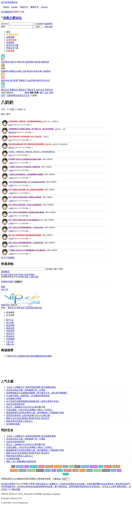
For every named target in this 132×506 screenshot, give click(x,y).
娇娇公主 (12, 147)
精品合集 (10, 328)
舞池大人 (107, 466)
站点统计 (5, 484)
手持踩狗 (31, 470)
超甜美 (77, 466)
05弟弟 (75, 470)
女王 (46, 92)
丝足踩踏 (10, 325)
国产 (42, 92)
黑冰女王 (12, 308)
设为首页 (5, 2)
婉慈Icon (14, 71)
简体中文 (24, 7)
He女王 (46, 80)
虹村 (71, 466)
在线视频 (10, 37)
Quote (20, 274)
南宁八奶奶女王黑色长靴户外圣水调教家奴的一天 (26, 220)
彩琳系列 (5, 71)
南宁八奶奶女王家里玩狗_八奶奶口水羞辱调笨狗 (25, 205)
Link (16, 274)
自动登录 (39, 24)
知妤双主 (39, 470)
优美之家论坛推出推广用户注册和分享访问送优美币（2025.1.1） (31, 144)
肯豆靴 (59, 470)
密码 (3, 27)
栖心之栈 (22, 71)
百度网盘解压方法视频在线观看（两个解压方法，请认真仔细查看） (32, 129)
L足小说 (10, 341)
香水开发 (22, 470)
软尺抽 (82, 470)
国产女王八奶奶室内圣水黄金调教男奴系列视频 (25, 235)
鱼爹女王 (14, 90)
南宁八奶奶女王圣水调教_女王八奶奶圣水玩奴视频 (26, 190)
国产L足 (10, 320)
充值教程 (10, 42)
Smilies (32, 274)
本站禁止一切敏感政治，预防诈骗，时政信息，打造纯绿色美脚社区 (32, 152)
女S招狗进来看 (13, 424)
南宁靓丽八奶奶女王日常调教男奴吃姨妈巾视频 (25, 159)
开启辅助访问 (7, 12)
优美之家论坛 (41, 484)
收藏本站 (13, 2)
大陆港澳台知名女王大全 (18, 95)
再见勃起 (58, 466)
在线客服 (10, 50)
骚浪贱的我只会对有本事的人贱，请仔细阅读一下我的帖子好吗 (35, 413)
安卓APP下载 (12, 45)
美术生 (89, 470)
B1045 (65, 474)
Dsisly (65, 466)
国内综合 (5, 80)
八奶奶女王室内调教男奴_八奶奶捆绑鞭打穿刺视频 (26, 174)
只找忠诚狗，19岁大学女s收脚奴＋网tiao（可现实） (29, 410)
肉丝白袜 (67, 470)
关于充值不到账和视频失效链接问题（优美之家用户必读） (33, 401)
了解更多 (57, 479)
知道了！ (65, 479)
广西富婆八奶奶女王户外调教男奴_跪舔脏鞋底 (24, 167)
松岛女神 (38, 71)
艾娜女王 (22, 80)
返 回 (3, 257)
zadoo (113, 470)
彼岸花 (40, 80)
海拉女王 (49, 90)
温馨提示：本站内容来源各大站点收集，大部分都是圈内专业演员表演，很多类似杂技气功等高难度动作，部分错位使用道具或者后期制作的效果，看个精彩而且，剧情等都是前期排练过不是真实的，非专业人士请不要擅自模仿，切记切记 (66, 486)
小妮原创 (46, 71)
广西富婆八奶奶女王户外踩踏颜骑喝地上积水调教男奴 (27, 250)
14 (57, 121)
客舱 (100, 466)
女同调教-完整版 (13, 398)
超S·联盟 (14, 80)
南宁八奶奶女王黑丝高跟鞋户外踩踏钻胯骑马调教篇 (26, 212)
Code (26, 274)
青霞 (119, 470)
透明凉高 (85, 466)
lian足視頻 (31, 80)
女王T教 (10, 323)
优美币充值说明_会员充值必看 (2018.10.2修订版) (25, 136)
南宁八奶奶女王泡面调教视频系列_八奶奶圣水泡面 (26, 227)
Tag (13, 466)
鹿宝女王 (5, 90)
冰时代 (13, 62)
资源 (51, 92)
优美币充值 (11, 40)
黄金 (8, 336)
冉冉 (26, 466)
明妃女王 (31, 90)
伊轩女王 (20, 308)
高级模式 (5, 272)
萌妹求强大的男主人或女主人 (19, 421)
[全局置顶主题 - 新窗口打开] (4, 125)
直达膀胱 (97, 470)
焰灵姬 (37, 62)
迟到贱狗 (93, 466)
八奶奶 (11, 163)
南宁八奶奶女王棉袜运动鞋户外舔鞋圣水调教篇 (25, 197)
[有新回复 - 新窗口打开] (4, 163)
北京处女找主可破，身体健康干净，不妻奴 (25, 390)
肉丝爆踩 (106, 470)
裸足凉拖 (116, 466)
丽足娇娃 (29, 62)
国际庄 (41, 466)
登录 (26, 277)
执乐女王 (40, 90)
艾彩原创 (5, 62)
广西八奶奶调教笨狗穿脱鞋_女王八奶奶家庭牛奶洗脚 (27, 182)
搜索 (27, 92)
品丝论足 (38, 308)
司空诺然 (14, 470)
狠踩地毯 (19, 466)
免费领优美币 (12, 34)
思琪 (53, 470)
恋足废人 (49, 466)
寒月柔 (47, 470)
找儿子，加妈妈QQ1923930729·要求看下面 (25, 407)
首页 (8, 32)
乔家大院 (20, 62)
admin (10, 125)
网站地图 (16, 489)
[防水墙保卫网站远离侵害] (10, 489)
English (14, 7)
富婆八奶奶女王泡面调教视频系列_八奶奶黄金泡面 (26, 243)
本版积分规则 (7, 282)
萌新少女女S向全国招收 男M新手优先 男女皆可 (27, 418)
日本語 (6, 7)
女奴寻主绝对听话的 (15, 404)
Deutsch (44, 7)
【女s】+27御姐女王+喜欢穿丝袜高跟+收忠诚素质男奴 (31, 387)
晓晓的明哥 (12, 132)
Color (5, 274)
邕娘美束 (45, 62)
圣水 (12, 336)
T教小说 (10, 344)
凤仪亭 (30, 71)
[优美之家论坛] (11, 18)
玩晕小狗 (33, 466)
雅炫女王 (23, 90)
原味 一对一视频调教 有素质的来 (21, 461)
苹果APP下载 (12, 48)
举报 (12, 484)
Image (10, 274)
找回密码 (48, 24)
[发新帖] (10, 257)
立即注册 (48, 27)
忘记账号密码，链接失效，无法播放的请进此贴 (25, 121)
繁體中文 (34, 7)
